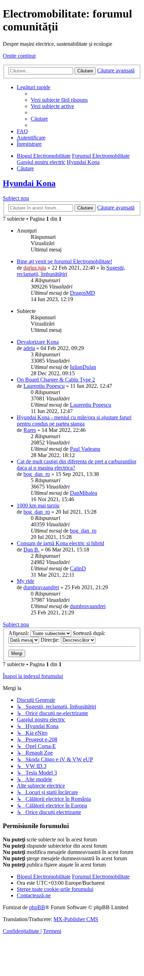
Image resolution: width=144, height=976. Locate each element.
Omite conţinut (19, 56)
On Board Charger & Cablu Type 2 (56, 380)
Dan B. (31, 550)
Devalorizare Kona (38, 342)
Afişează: (19, 633)
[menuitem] (59, 100)
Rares (29, 430)
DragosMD (82, 293)
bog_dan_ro (36, 474)
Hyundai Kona (29, 183)
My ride (25, 581)
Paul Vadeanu (85, 449)
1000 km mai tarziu (38, 505)
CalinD (78, 568)
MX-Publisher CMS (75, 919)
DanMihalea (83, 493)
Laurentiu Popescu (44, 386)
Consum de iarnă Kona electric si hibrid (60, 543)
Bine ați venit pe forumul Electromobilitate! (64, 261)
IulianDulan (83, 367)
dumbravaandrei (41, 587)
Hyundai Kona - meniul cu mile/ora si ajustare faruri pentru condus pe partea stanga (74, 420)
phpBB (37, 907)
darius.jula (34, 268)
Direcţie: (51, 640)
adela (29, 348)
